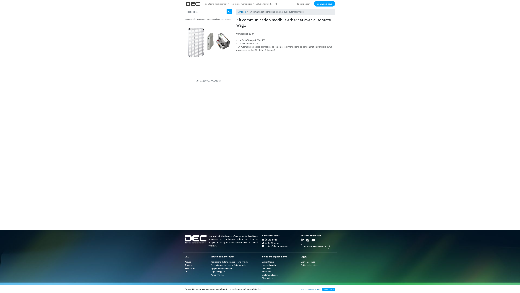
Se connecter (303, 3)
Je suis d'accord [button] (328, 289)
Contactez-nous (324, 3)
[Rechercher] (229, 11)
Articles (242, 12)
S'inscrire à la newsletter (315, 246)
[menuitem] (264, 4)
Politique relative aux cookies (311, 289)
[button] (276, 4)
